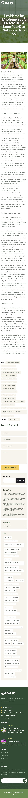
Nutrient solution (10, 633)
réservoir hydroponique (12, 647)
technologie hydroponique (12, 670)
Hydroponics (8, 607)
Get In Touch (4, 759)
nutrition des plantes (11, 640)
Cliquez (24, 780)
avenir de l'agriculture (9, 375)
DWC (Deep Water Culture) (12, 574)
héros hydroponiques (9, 385)
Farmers (3, 762)
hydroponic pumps (10, 603)
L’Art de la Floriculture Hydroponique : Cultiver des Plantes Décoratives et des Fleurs (13, 494)
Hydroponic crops (10, 590)
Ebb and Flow (8, 577)
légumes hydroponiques (11, 623)
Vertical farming (7, 416)
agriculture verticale (9, 369)
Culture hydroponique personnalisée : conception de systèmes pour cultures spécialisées (13, 504)
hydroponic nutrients (11, 600)
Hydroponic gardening (11, 597)
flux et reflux (9, 580)
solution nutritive (10, 653)
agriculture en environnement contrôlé (13, 545)
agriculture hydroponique (12, 549)
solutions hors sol (8, 404)
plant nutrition (18, 643)
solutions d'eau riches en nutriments (13, 401)
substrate (16, 657)
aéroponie (8, 559)
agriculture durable (13, 362)
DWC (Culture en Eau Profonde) (14, 570)
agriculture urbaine (8, 365)
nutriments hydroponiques (12, 637)
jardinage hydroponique (12, 620)
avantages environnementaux (11, 372)
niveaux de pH (8, 630)
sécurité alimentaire (8, 398)
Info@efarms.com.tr (8, 710)
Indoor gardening (10, 617)
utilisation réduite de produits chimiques (12, 412)
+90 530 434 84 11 (7, 707)
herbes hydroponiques (11, 584)
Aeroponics (8, 537)
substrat (7, 657)
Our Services (4, 755)
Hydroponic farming (8, 388)
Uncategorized (14, 419)
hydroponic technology (12, 613)
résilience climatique (9, 395)
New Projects (4, 752)
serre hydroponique (10, 650)
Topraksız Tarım (9, 673)
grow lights (19, 580)
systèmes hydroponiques (12, 663)
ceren (13, 72)
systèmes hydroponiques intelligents (13, 408)
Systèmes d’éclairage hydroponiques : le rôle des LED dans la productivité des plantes (13, 499)
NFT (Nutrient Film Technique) (13, 627)
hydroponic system (10, 610)
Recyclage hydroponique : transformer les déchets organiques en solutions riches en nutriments (13, 509)
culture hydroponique (9, 382)
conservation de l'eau (9, 378)
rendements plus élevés (9, 391)
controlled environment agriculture (12, 563)
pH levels (7, 643)
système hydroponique (11, 660)
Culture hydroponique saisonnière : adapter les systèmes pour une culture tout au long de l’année (13, 514)
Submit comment (10, 467)
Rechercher (7, 476)
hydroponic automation (12, 587)
